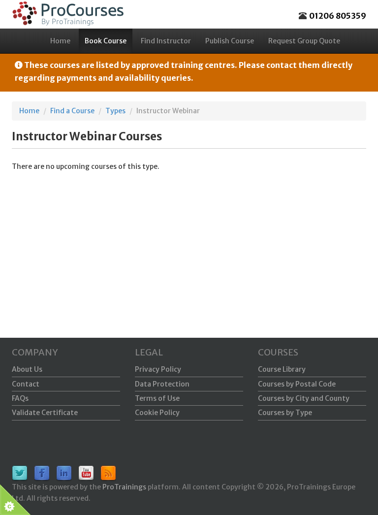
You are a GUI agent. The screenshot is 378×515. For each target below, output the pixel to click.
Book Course (105, 40)
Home (60, 40)
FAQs (20, 398)
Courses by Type (285, 412)
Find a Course (72, 110)
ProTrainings (124, 487)
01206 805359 (337, 16)
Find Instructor (166, 40)
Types (115, 110)
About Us (27, 369)
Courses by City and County (303, 398)
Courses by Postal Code (297, 384)
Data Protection (162, 384)
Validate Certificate (45, 412)
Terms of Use (157, 398)
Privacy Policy (158, 369)
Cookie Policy (157, 412)
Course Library (282, 369)
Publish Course (229, 40)
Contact (25, 384)
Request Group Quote (304, 40)
